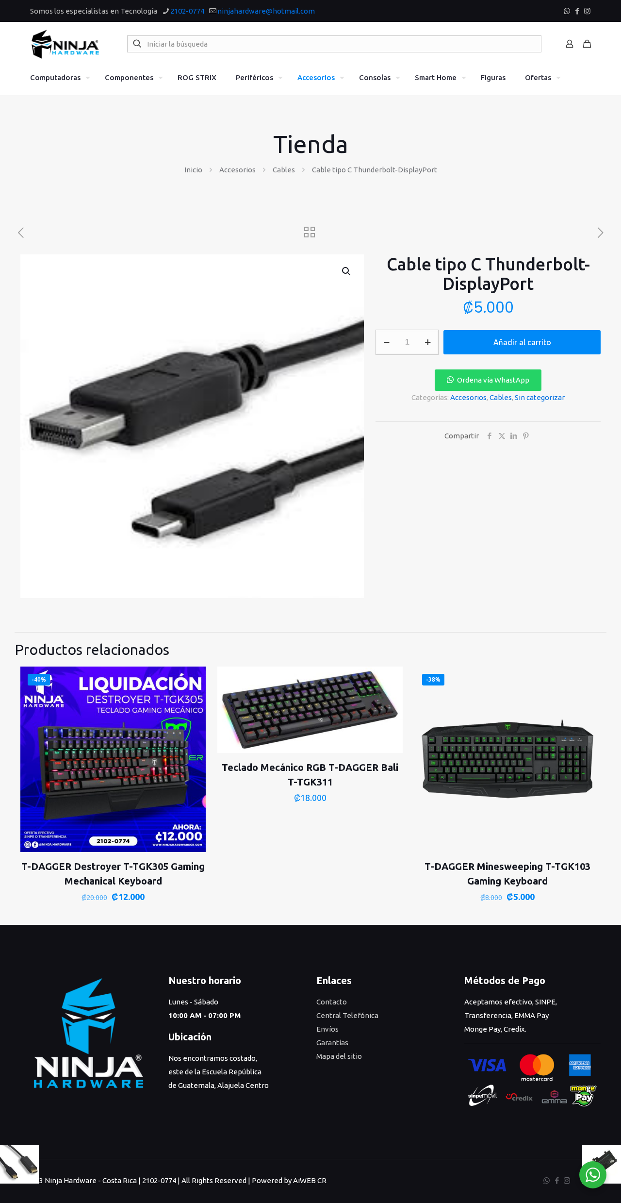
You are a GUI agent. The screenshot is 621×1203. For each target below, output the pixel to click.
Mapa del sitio (339, 1056)
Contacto (331, 1002)
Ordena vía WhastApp (493, 380)
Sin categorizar (540, 397)
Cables (284, 170)
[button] (347, 271)
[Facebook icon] (577, 11)
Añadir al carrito (522, 342)
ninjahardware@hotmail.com (266, 11)
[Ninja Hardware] (65, 44)
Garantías (332, 1042)
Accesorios (237, 170)
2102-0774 (187, 11)
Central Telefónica (347, 1015)
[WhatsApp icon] (567, 11)
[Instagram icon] (587, 11)
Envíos (327, 1029)
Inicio (193, 170)
